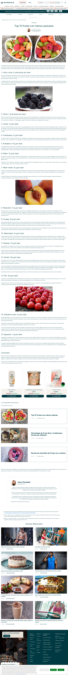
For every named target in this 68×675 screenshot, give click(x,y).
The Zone (10, 19)
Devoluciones (32, 648)
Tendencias (7, 6)
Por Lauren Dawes (10, 598)
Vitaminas (23, 6)
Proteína (11, 6)
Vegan (38, 649)
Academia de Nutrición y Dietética (35, 487)
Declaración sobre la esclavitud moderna (47, 643)
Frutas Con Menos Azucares (21, 19)
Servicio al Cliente (32, 638)
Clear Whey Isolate (56, 389)
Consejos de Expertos (59, 6)
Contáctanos (32, 641)
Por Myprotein (9, 548)
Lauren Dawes (41, 438)
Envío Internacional (32, 652)
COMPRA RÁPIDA (12, 396)
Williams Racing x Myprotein (58, 650)
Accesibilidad (45, 654)
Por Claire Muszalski (36, 30)
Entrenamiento (9, 14)
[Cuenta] (62, 2)
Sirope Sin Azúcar (11, 389)
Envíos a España (31, 660)
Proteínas (38, 643)
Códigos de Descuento (59, 640)
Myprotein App (58, 643)
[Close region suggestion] (18, 664)
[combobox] (48, 2)
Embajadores (50, 14)
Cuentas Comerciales (47, 649)
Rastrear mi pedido (32, 656)
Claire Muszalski (24, 482)
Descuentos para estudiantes (58, 646)
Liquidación (52, 6)
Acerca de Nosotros (47, 637)
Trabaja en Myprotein (47, 657)
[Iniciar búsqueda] (39, 2)
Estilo (60, 14)
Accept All (61, 669)
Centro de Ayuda (32, 645)
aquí (28, 501)
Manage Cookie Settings (44, 669)
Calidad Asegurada (46, 640)
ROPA (30, 2)
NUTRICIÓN (22, 2)
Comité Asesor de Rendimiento (46, 660)
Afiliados (44, 652)
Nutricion (14, 19)
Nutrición (20, 14)
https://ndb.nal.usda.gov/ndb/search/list (11, 512)
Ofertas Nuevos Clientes (43, 6)
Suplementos (17, 6)
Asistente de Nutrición (55, 2)
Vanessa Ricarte (41, 418)
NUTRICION (34, 22)
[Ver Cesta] (65, 2)
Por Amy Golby (43, 548)
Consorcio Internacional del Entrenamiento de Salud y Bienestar (30, 488)
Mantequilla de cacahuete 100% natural (34, 389)
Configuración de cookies (7, 655)
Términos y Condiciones (47, 646)
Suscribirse (6, 635)
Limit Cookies (53, 669)
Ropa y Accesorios (39, 639)
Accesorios (36, 6)
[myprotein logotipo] (7, 2)
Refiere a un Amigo (59, 637)
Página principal (5, 19)
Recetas (40, 14)
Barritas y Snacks (29, 6)
